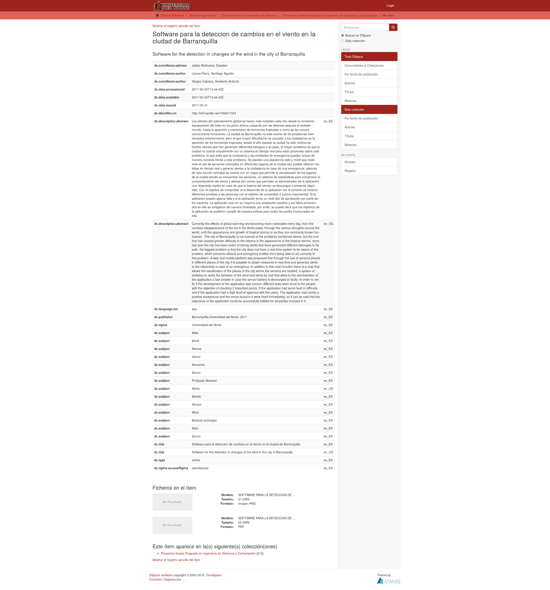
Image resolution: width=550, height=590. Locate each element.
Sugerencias (172, 579)
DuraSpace (214, 575)
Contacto (155, 579)
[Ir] (393, 27)
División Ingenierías (202, 15)
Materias (350, 100)
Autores (350, 83)
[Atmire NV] (389, 580)
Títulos (349, 92)
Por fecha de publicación (361, 74)
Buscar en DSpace (358, 35)
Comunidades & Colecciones (364, 65)
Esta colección (355, 40)
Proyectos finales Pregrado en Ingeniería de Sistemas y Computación (330, 15)
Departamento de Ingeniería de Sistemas (250, 15)
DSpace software (161, 575)
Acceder (350, 162)
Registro (350, 171)
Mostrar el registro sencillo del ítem (176, 26)
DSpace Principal (172, 15)
